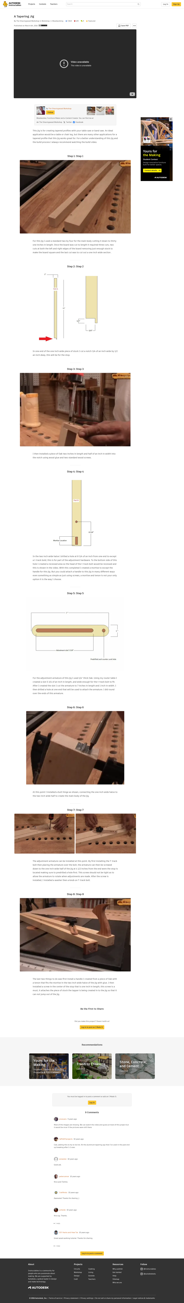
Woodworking (57, 21)
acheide (62, 1210)
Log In (165, 4)
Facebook (79, 122)
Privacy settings (86, 1298)
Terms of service (55, 1298)
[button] (134, 26)
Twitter (69, 122)
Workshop (46, 21)
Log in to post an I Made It (92, 1027)
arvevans (63, 1119)
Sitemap (116, 1279)
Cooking (91, 1269)
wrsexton (63, 1159)
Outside (91, 1276)
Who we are (117, 1282)
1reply (57, 1223)
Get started (117, 1272)
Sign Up (176, 4)
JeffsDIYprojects (66, 1139)
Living (90, 1272)
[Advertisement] (157, 149)
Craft (76, 1279)
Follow (50, 112)
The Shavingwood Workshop (27, 21)
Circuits (77, 1269)
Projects (31, 4)
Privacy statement (71, 1298)
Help (114, 1276)
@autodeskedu (150, 1274)
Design (77, 1276)
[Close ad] (171, 119)
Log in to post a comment (92, 1253)
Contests (42, 4)
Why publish (118, 1269)
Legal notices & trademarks (144, 1298)
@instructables (150, 1269)
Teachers (53, 4)
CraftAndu (63, 1193)
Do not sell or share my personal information (113, 1298)
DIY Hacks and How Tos (68, 1232)
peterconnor (64, 1176)
